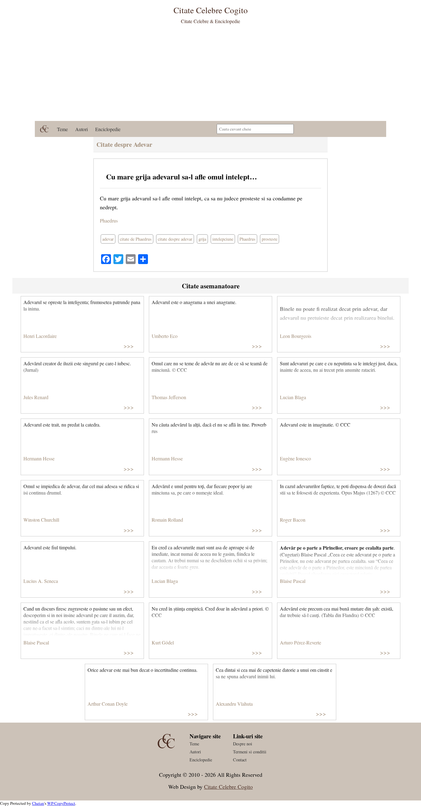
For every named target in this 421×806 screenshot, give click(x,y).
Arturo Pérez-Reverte (300, 642)
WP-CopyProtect (61, 803)
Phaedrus (109, 220)
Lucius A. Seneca (40, 581)
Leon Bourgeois (295, 336)
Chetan (38, 803)
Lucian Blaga (293, 397)
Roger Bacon (292, 519)
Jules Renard (35, 397)
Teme (62, 129)
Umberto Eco (165, 336)
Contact (240, 760)
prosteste (269, 239)
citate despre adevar (175, 239)
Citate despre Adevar (124, 144)
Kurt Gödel (163, 642)
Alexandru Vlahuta (234, 703)
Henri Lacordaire (40, 336)
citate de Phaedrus (136, 239)
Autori (81, 129)
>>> (129, 346)
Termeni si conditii (249, 752)
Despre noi (242, 744)
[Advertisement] (210, 75)
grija (202, 239)
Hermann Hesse (39, 458)
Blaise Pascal (292, 581)
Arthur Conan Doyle (108, 703)
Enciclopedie (108, 129)
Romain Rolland (167, 519)
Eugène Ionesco (295, 458)
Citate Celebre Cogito (228, 786)
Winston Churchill (41, 519)
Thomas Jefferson (169, 397)
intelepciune (222, 239)
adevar (108, 239)
